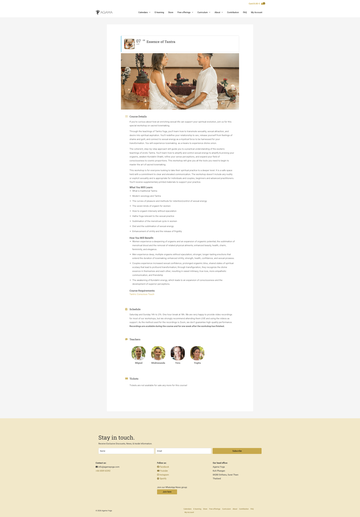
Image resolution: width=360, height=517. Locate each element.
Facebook (164, 467)
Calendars (143, 12)
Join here (167, 492)
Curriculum (202, 12)
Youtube (163, 471)
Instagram (164, 474)
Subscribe (237, 451)
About (217, 12)
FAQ (245, 12)
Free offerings (184, 12)
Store (170, 12)
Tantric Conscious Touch (142, 294)
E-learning (159, 12)
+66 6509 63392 (103, 471)
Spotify (162, 478)
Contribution (233, 12)
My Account (256, 12)
